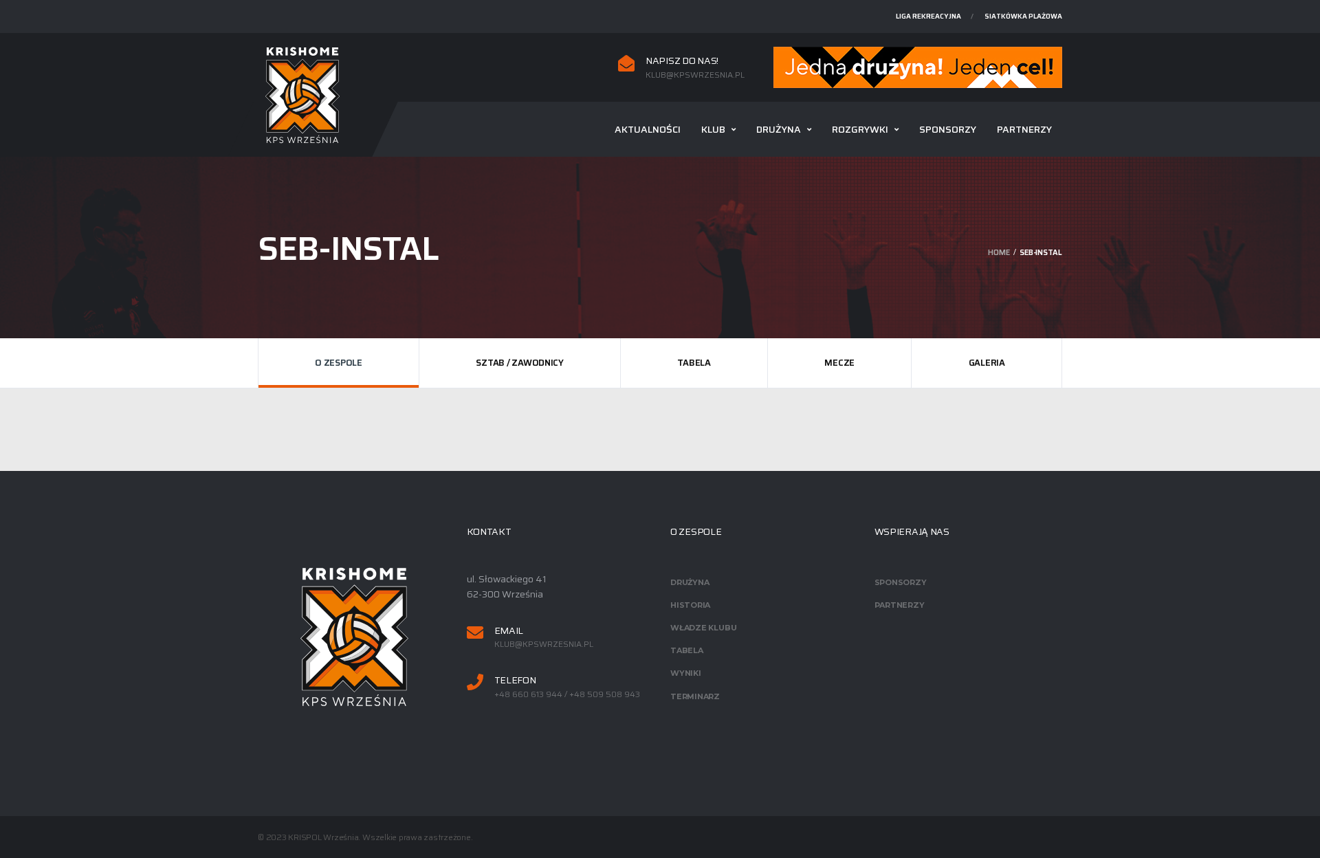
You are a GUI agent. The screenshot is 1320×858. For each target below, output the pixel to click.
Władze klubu (703, 627)
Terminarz (695, 696)
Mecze (839, 362)
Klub (713, 129)
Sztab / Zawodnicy (520, 362)
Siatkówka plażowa (1023, 16)
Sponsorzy (947, 129)
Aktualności (648, 129)
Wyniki (685, 673)
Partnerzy (1024, 129)
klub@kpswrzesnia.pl (695, 75)
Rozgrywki (860, 129)
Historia (690, 605)
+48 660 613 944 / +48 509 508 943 (567, 694)
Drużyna (778, 129)
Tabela (693, 362)
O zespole (338, 362)
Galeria (987, 362)
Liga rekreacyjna (928, 16)
